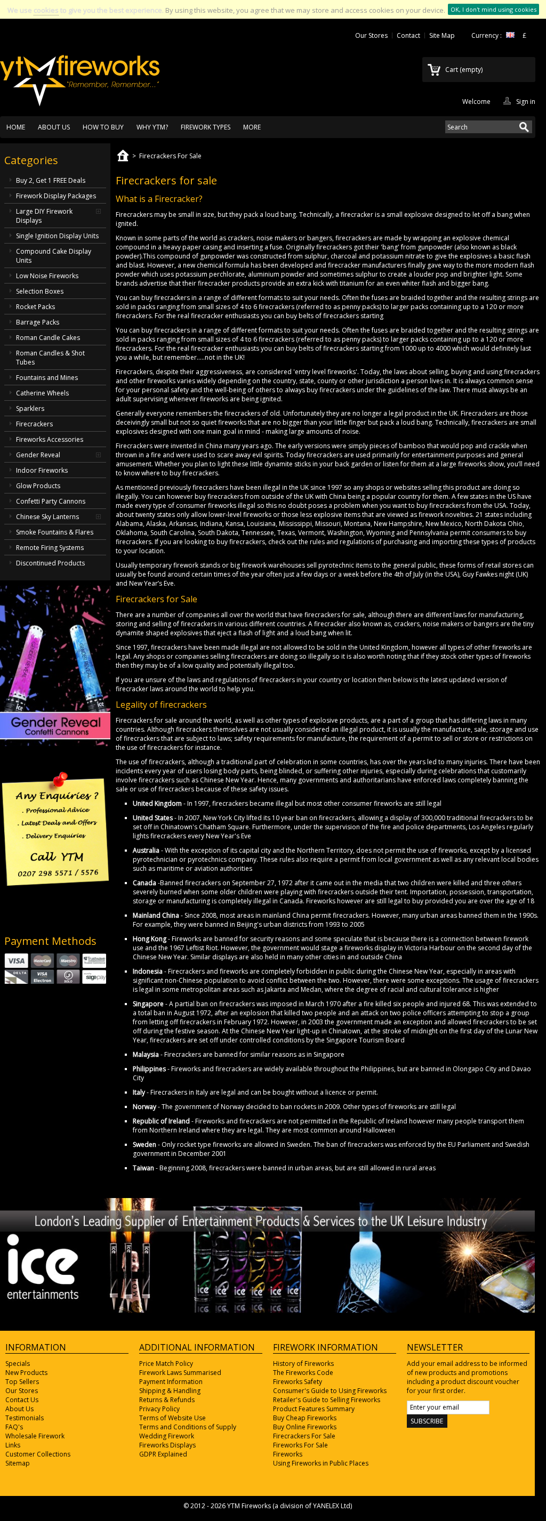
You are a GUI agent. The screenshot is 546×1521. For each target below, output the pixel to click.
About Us (54, 127)
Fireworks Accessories (49, 439)
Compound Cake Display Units (53, 256)
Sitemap (17, 1463)
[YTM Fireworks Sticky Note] (55, 908)
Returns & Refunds (167, 1399)
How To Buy (103, 127)
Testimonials (24, 1417)
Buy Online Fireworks (304, 1426)
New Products (26, 1372)
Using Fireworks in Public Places (320, 1463)
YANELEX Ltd (331, 1505)
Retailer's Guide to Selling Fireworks (326, 1399)
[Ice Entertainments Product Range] (267, 1310)
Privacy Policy (159, 1408)
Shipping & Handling (169, 1390)
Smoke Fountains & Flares (54, 532)
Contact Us (21, 1399)
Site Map (442, 35)
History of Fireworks (303, 1363)
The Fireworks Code (303, 1372)
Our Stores (371, 35)
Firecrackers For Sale (304, 1436)
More (252, 127)
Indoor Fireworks (42, 470)
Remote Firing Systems (50, 547)
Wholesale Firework (35, 1436)
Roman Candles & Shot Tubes (50, 358)
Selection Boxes (39, 291)
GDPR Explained (163, 1454)
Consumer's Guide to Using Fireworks (330, 1390)
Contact (408, 35)
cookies (46, 10)
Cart (464, 69)
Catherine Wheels (42, 393)
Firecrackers (34, 423)
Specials (17, 1363)
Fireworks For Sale (300, 1445)
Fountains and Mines (47, 377)
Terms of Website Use (172, 1417)
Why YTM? (152, 127)
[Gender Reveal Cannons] (55, 743)
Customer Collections (37, 1454)
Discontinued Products (50, 563)
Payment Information (171, 1381)
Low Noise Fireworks (47, 275)
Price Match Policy (166, 1363)
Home (15, 127)
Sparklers (30, 408)
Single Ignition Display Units (57, 235)
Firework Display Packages (56, 195)
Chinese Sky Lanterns (47, 516)
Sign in (525, 100)
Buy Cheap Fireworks (304, 1417)
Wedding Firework (166, 1436)
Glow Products (38, 485)
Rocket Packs (35, 306)
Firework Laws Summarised (180, 1372)
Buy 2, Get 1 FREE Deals (50, 180)
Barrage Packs (37, 322)
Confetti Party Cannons (50, 501)
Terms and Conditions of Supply (187, 1426)
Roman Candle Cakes (48, 337)
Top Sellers (22, 1381)
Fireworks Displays (167, 1445)
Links (12, 1445)
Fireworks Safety (297, 1381)
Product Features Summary (314, 1408)
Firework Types (205, 127)
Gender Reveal (38, 454)
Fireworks (287, 1454)
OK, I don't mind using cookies (493, 9)
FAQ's (14, 1426)
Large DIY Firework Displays (44, 216)
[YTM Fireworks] (80, 75)
